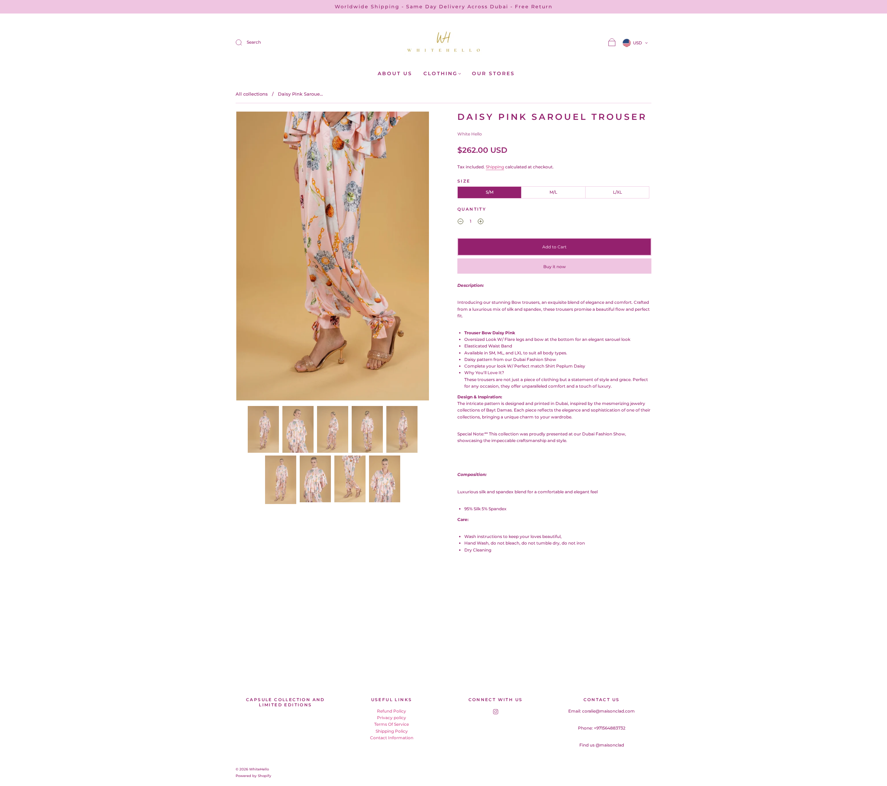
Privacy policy (391, 717)
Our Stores (493, 74)
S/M (489, 192)
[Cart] (612, 42)
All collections (252, 94)
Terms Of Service (391, 724)
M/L (553, 192)
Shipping (495, 166)
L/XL (617, 192)
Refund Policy (391, 711)
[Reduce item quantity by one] (460, 222)
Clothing (440, 74)
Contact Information (391, 737)
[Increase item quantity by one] (480, 222)
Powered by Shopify (253, 776)
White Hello (469, 133)
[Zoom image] (332, 257)
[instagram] (495, 711)
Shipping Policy (392, 731)
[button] (255, 257)
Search (254, 42)
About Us (395, 74)
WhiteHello (259, 769)
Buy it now (554, 266)
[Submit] (243, 42)
